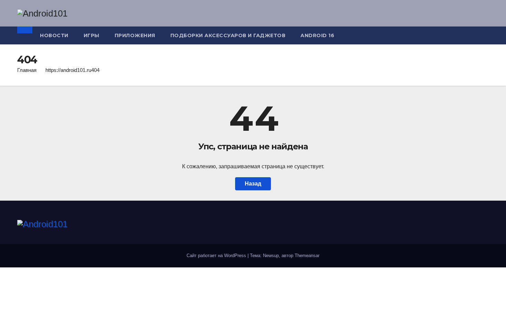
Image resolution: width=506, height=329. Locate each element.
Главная (26, 70)
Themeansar (307, 255)
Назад (253, 184)
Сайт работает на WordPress (217, 255)
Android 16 (317, 35)
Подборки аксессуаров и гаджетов (228, 35)
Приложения (135, 35)
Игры (91, 35)
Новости (54, 35)
